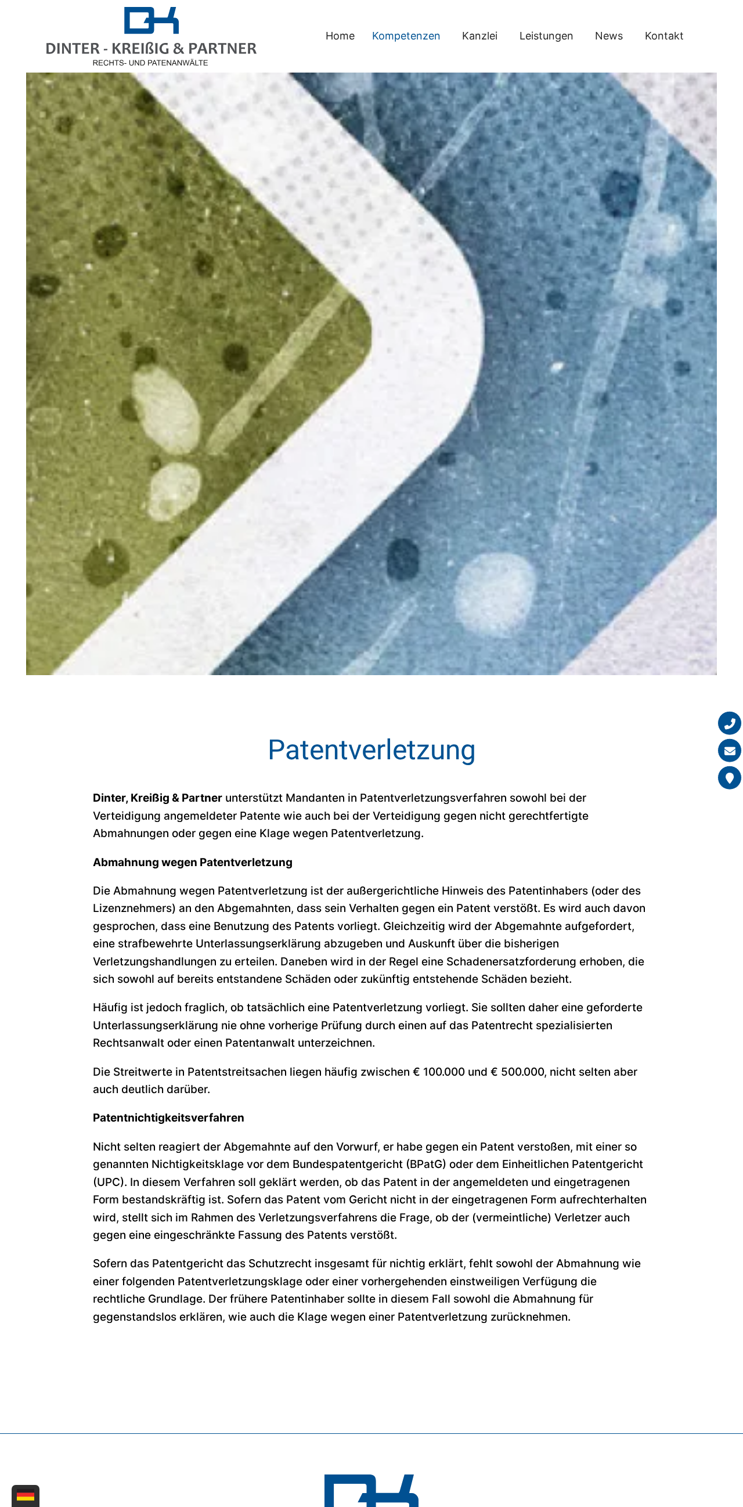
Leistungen (547, 36)
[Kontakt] (729, 778)
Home (340, 36)
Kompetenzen (406, 36)
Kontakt (664, 36)
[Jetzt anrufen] (729, 723)
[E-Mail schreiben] (729, 750)
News (609, 36)
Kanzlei (479, 36)
